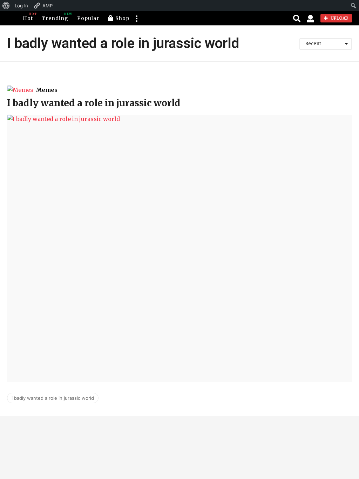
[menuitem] (6, 5)
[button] (136, 18)
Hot (28, 16)
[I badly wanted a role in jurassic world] (179, 248)
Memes (46, 89)
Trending (55, 16)
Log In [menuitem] (21, 5)
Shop (122, 18)
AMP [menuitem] (47, 5)
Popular (88, 18)
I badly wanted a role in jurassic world (94, 103)
